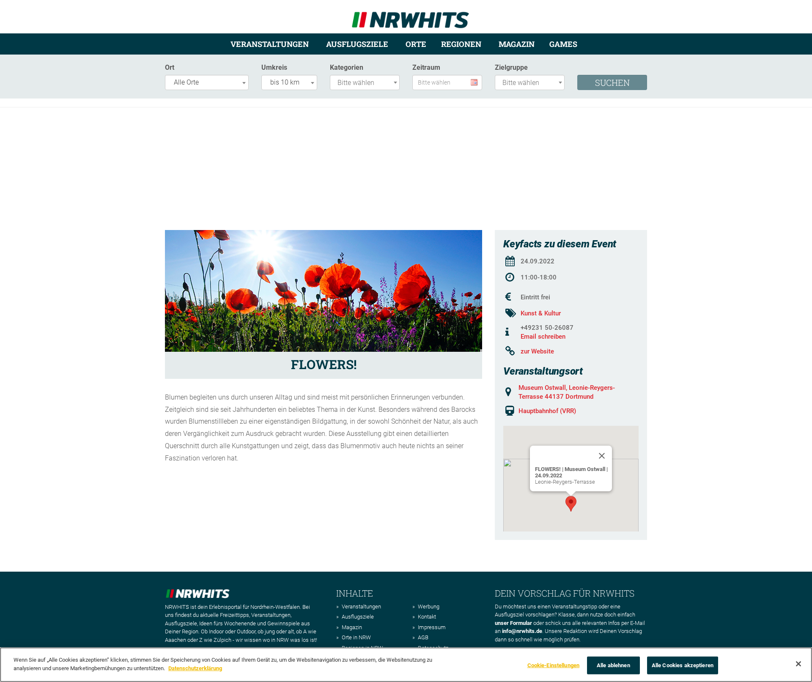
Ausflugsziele (357, 44)
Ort (169, 67)
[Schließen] (798, 664)
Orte (416, 44)
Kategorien (346, 67)
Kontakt (427, 617)
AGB (423, 637)
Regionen (461, 44)
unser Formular (513, 623)
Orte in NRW (356, 637)
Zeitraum (426, 67)
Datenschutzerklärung (195, 668)
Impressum (432, 627)
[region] (406, 664)
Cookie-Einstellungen (553, 665)
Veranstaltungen (269, 44)
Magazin (517, 44)
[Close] (602, 456)
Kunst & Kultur (541, 313)
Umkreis (274, 67)
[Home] (410, 16)
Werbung (428, 606)
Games (563, 44)
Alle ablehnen (613, 665)
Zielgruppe (511, 67)
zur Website (537, 351)
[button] (570, 504)
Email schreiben (543, 336)
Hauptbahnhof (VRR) (547, 411)
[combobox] (207, 82)
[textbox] (366, 83)
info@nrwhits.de (522, 631)
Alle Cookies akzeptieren (682, 665)
